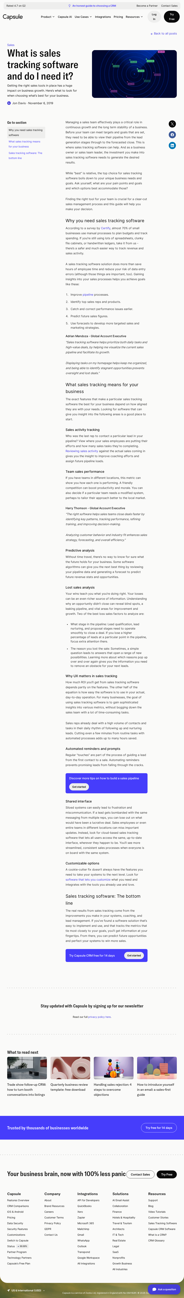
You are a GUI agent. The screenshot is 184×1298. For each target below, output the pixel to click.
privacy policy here (99, 1016)
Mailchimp (83, 1228)
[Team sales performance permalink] (61, 471)
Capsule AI (65, 16)
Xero (80, 1211)
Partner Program (17, 1251)
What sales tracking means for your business (24, 144)
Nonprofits (118, 1257)
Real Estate (119, 1240)
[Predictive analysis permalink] (61, 550)
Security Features (17, 1228)
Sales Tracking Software (162, 1223)
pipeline (88, 294)
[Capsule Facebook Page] (172, 134)
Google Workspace (88, 1257)
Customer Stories (158, 1217)
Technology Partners (19, 1257)
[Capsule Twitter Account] (172, 124)
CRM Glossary (156, 1240)
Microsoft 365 (85, 1223)
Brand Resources (54, 1205)
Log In (154, 16)
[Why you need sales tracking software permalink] (61, 220)
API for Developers (88, 1200)
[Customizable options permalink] (61, 863)
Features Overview (18, 1200)
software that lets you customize (88, 879)
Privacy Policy (52, 1223)
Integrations (103, 16)
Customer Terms (54, 1217)
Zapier (81, 1217)
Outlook (82, 1246)
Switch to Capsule (17, 1240)
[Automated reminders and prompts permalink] (61, 748)
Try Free (171, 16)
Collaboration (120, 1205)
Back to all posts (165, 33)
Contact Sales (169, 5)
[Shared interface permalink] (61, 801)
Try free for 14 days (159, 1128)
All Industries (119, 1269)
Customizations (16, 1234)
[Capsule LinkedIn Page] (172, 145)
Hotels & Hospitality (123, 1217)
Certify (105, 228)
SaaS (115, 1251)
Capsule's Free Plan (18, 1263)
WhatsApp (83, 1240)
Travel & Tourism (122, 1223)
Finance (117, 1211)
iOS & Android (15, 1211)
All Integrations (86, 1263)
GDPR (47, 1228)
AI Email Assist (120, 1200)
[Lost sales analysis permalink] (61, 587)
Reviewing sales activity (82, 451)
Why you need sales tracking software (26, 132)
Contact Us (51, 1234)
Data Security (15, 1223)
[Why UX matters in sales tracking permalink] (61, 676)
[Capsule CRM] (13, 16)
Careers (49, 1211)
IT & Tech (118, 1234)
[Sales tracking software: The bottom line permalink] (61, 896)
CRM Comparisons (18, 1205)
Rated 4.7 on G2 (16, 5)
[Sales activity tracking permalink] (61, 429)
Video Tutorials (156, 1211)
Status (17, 1246)
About (47, 1200)
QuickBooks (84, 1205)
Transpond (83, 1251)
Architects (118, 1228)
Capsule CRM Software (161, 1228)
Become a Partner (147, 5)
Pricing (118, 16)
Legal (115, 1246)
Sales (10, 45)
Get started (79, 786)
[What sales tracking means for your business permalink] (61, 384)
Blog (150, 1205)
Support (153, 1200)
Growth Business (122, 1263)
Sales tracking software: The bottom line (25, 155)
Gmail (80, 1234)
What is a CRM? (157, 1234)
